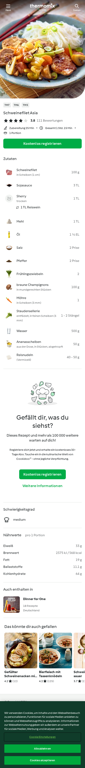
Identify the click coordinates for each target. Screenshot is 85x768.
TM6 (16, 105)
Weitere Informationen (42, 486)
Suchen (76, 10)
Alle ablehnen (42, 748)
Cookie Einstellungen (42, 736)
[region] (42, 734)
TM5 (25, 105)
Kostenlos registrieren (42, 143)
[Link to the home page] (42, 7)
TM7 (7, 105)
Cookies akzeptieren (42, 760)
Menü (8, 10)
